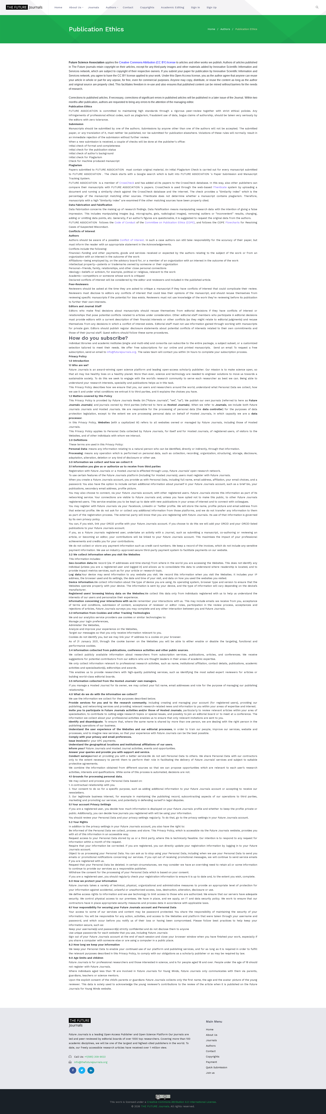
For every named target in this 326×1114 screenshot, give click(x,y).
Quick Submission (216, 1067)
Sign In (195, 7)
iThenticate (220, 187)
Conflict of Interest (132, 240)
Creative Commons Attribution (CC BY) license (147, 62)
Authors (111, 7)
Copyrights (147, 7)
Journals (93, 7)
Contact (128, 7)
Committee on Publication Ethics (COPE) (170, 222)
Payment (211, 1062)
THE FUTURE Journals (155, 1106)
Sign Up (212, 7)
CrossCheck (126, 182)
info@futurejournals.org (121, 352)
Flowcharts (232, 222)
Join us (210, 1072)
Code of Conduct (125, 222)
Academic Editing (172, 7)
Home (58, 7)
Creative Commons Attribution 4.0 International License (181, 1102)
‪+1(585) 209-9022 (95, 1056)
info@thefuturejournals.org (90, 1062)
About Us (75, 7)
